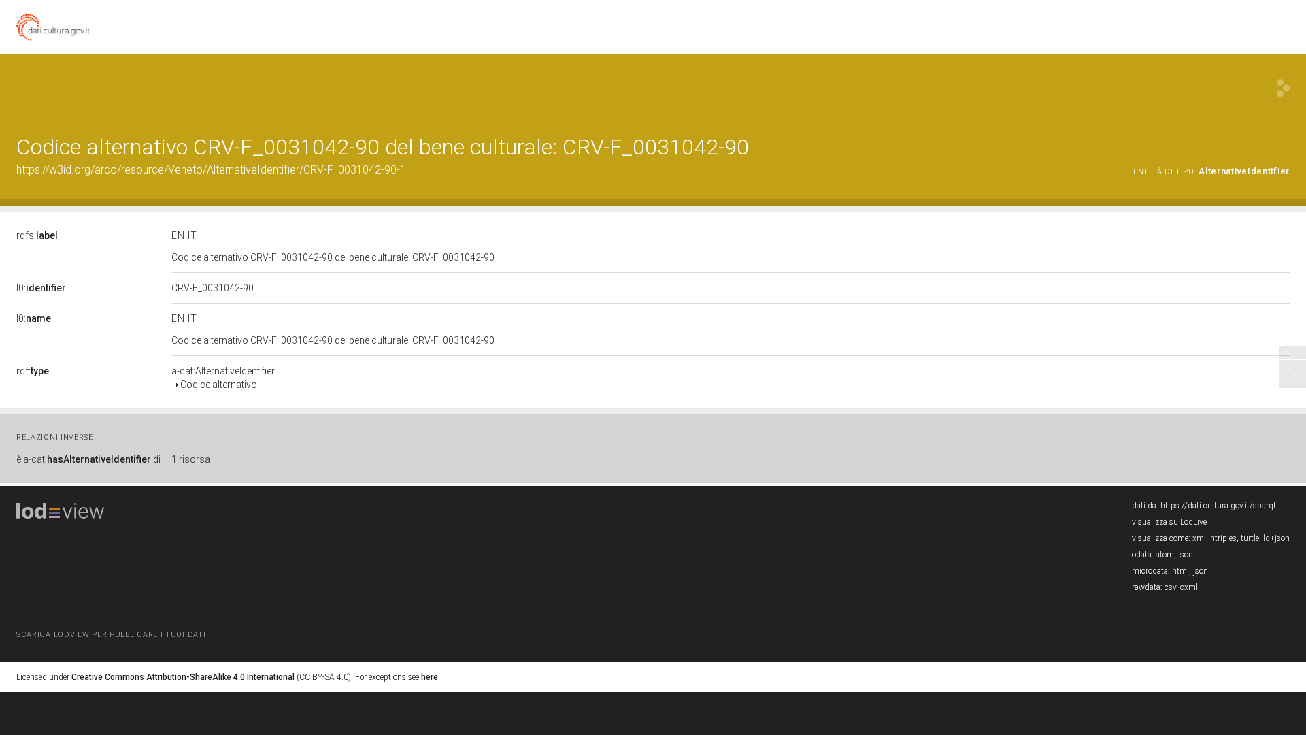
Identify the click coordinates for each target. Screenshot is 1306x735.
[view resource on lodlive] (1283, 88)
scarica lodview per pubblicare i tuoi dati (110, 634)
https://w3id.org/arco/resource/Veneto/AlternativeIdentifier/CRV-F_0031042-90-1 (211, 169)
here (429, 677)
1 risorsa (190, 459)
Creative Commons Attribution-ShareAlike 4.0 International (183, 677)
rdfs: (37, 235)
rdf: (32, 370)
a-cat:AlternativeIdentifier (223, 377)
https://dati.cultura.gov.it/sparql (1217, 505)
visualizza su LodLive (1169, 522)
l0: (41, 287)
